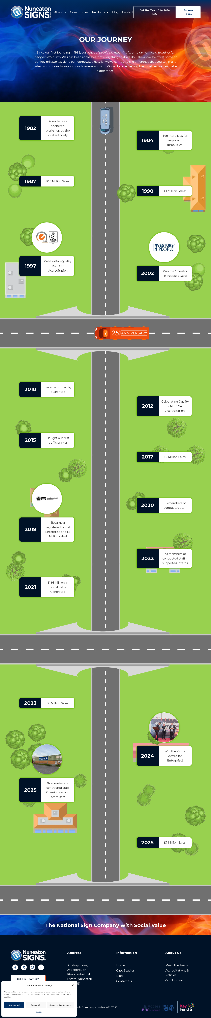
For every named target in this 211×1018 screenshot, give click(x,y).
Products (98, 12)
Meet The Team (176, 965)
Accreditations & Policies (177, 973)
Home (120, 965)
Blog (115, 12)
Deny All (35, 1005)
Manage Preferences (60, 1005)
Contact (127, 12)
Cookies (39, 1012)
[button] (72, 985)
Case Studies (79, 12)
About (58, 12)
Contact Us (124, 981)
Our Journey (174, 980)
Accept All (14, 1005)
